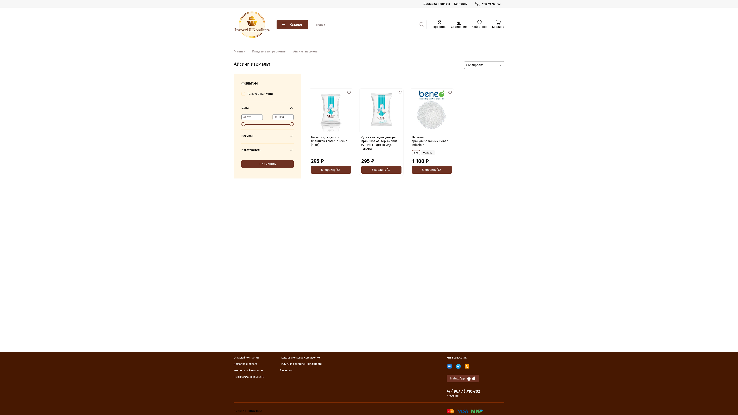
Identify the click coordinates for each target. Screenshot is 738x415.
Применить (267, 164)
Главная (239, 51)
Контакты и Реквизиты (248, 370)
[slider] (243, 124)
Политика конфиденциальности (301, 364)
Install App (458, 378)
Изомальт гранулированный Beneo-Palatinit (430, 141)
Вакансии (286, 370)
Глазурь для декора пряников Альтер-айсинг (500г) (329, 141)
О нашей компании (246, 357)
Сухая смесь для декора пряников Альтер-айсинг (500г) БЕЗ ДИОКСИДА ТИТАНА (379, 143)
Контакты (461, 4)
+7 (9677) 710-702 (490, 4)
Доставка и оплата (437, 4)
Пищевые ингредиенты (269, 51)
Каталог (296, 24)
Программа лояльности (249, 376)
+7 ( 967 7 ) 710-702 (463, 391)
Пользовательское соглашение (300, 357)
